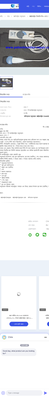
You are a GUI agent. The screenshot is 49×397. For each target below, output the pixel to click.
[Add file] (3, 393)
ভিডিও (39, 6)
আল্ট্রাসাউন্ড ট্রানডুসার (6, 197)
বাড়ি (28, 6)
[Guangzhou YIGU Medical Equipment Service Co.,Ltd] (31, 235)
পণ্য (33, 6)
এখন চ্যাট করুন (18, 324)
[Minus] (45, 337)
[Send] (45, 393)
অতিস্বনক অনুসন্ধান (33, 197)
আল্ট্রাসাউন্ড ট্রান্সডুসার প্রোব (19, 197)
